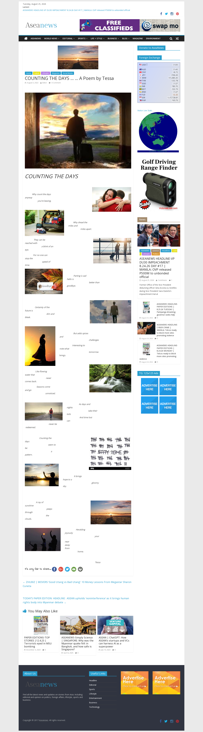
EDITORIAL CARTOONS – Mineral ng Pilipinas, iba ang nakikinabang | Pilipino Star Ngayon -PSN (66, 10)
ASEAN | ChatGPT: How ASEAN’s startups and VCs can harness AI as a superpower (114, 642)
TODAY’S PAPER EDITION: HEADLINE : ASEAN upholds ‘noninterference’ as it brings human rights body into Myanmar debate (76, 600)
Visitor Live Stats (144, 110)
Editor (44, 83)
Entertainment (95, 698)
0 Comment (56, 83)
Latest (36, 73)
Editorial (67, 38)
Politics (156, 254)
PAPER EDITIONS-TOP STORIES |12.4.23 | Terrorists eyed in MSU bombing (38, 642)
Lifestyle (45, 73)
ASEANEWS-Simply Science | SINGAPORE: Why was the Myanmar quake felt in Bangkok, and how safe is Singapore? (77, 643)
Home (28, 73)
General (155, 251)
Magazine (138, 38)
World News (50, 38)
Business (112, 38)
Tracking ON (162, 151)
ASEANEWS (36, 38)
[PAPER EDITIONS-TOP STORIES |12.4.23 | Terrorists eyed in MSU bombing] (41, 617)
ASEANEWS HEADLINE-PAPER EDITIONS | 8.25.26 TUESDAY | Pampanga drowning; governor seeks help (167, 309)
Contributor (162, 280)
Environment (153, 38)
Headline (93, 680)
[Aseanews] (26, 38)
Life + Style (96, 38)
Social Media (68, 73)
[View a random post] (177, 38)
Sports (81, 38)
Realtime (152, 151)
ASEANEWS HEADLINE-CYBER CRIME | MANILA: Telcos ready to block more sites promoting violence (167, 330)
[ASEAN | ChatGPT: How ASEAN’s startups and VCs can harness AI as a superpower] (115, 617)
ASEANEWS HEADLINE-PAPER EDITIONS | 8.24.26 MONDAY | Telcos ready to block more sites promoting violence (158, 352)
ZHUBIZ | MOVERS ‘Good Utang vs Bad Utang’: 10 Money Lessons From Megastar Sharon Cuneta (77, 584)
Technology (94, 707)
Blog (124, 38)
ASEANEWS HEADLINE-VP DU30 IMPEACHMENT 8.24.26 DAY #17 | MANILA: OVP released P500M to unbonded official (157, 267)
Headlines (166, 251)
